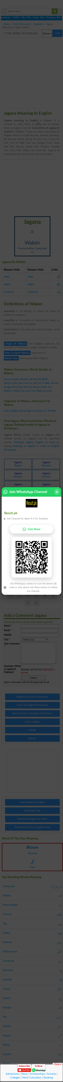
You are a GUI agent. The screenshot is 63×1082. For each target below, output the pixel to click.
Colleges (15, 1077)
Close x (57, 1064)
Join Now (34, 529)
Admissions (12, 1073)
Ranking (48, 1077)
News (24, 1073)
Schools (51, 1073)
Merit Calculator (31, 1077)
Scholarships (37, 1073)
